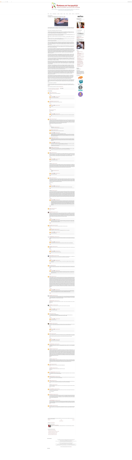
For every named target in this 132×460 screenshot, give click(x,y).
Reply (50, 94)
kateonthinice (50, 246)
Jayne (50, 313)
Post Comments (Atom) (52, 422)
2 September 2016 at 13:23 (54, 152)
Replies (50, 95)
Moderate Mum (50, 295)
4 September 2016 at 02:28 (54, 246)
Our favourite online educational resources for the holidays (80, 66)
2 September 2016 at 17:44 (57, 173)
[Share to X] (61, 88)
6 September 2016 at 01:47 (53, 313)
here (49, 85)
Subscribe (80, 33)
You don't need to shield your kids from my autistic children (80, 59)
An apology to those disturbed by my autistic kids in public (53, 431)
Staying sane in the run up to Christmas (52, 430)
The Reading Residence (51, 236)
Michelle (50, 276)
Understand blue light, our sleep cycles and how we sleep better (80, 62)
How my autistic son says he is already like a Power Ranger (80, 61)
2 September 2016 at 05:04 (57, 105)
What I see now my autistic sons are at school (52, 434)
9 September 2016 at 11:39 (56, 229)
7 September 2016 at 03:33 (57, 339)
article (53, 34)
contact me (71, 441)
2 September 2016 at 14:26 (54, 190)
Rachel (50, 333)
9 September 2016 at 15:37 (57, 219)
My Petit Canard (51, 394)
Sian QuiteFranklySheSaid (52, 400)
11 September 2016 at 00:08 (57, 400)
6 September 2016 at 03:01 (57, 142)
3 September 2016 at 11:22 (56, 236)
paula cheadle (50, 405)
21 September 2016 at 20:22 (56, 147)
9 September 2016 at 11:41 (54, 380)
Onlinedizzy (52, 147)
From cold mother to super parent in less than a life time (80, 55)
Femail (62, 27)
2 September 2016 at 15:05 (54, 208)
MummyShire (50, 323)
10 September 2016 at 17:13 (55, 394)
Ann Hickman (52, 105)
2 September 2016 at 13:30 (54, 163)
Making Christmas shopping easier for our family (52, 432)
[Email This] (60, 88)
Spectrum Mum (52, 229)
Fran (49, 265)
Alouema (50, 92)
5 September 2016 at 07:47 (53, 276)
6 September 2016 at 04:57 (53, 333)
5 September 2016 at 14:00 (55, 295)
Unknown (50, 152)
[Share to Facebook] (62, 88)
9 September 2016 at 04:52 (57, 376)
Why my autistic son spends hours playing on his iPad (80, 58)
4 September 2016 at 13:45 (53, 265)
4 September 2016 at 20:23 (57, 270)
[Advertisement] (66, 454)
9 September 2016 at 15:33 (57, 260)
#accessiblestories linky (60, 86)
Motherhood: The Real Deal (52, 376)
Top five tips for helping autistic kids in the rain (52, 433)
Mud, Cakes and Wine (51, 255)
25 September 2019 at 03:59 (55, 405)
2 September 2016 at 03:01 (53, 92)
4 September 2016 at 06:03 (56, 255)
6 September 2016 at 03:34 (54, 323)
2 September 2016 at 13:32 (56, 170)
